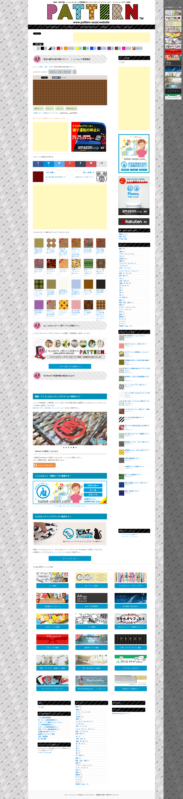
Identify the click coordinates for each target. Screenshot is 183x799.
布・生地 (122, 297)
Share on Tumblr (56, 78)
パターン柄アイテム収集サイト (70, 366)
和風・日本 (122, 237)
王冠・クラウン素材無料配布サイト (49, 729)
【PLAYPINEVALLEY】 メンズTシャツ (91, 689)
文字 (120, 312)
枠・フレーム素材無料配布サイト (48, 720)
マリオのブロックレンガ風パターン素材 (137, 409)
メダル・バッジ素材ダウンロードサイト (50, 722)
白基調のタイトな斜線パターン (134, 466)
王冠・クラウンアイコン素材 (130, 647)
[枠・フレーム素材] (173, 26)
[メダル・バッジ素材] (173, 37)
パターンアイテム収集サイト (130, 534)
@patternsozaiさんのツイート (121, 713)
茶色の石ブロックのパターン (51, 271)
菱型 (120, 261)
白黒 (53, 48)
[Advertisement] (111, 37)
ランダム (122, 266)
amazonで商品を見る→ (46, 465)
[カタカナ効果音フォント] (173, 48)
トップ (40, 27)
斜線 (120, 251)
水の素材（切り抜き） (131, 606)
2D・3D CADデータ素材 (91, 668)
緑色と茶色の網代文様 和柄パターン (38, 252)
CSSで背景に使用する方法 (88, 27)
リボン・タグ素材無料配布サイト (48, 727)
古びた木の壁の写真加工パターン (88, 251)
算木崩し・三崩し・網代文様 (60, 72)
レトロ (121, 321)
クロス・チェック (124, 254)
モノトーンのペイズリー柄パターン (136, 385)
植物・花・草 (123, 283)
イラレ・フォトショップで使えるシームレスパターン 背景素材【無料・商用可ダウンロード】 (91, 795)
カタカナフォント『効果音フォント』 (130, 627)
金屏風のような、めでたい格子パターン (137, 450)
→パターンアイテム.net (44, 752)
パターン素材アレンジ (70, 27)
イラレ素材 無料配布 (44, 718)
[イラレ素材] (173, 14)
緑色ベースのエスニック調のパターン (88, 272)
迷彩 (120, 300)
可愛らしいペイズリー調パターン (75, 271)
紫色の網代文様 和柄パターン (38, 312)
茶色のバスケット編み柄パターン (51, 251)
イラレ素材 (52, 585)
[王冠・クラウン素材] (173, 93)
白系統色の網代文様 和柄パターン (63, 292)
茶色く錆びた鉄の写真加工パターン (100, 252)
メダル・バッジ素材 (52, 627)
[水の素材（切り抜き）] (173, 71)
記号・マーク (123, 268)
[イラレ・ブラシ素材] (173, 31)
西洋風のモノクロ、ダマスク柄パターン (137, 442)
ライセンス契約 (115, 27)
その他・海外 (123, 239)
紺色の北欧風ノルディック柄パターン (136, 483)
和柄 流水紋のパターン (132, 491)
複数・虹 (139, 48)
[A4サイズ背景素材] (173, 65)
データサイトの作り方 (131, 668)
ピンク (128, 48)
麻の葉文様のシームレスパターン (135, 336)
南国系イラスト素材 (91, 647)
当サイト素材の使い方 (53, 27)
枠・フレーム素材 (91, 585)
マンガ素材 (92, 627)
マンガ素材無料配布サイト (46, 725)
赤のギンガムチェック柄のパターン (136, 344)
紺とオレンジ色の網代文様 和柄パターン (51, 293)
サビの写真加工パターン (38, 271)
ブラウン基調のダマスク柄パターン (100, 272)
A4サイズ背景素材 (91, 606)
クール (121, 324)
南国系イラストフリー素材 (46, 734)
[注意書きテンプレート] (173, 59)
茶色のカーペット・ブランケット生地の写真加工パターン (75, 254)
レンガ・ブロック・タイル (127, 271)
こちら (66, 457)
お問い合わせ (128, 27)
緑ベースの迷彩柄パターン (133, 475)
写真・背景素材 (43, 736)
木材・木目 (122, 281)
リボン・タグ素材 (52, 647)
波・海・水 (122, 285)
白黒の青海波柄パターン (132, 458)
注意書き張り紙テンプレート (47, 732)
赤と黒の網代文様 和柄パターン (56, 175)
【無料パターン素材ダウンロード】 (45, 113)
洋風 (120, 305)
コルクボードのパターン (63, 271)
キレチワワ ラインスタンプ (130, 536)
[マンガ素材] (173, 42)
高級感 (121, 317)
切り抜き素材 (42, 739)
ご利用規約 (103, 27)
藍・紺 (104, 48)
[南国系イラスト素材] (173, 87)
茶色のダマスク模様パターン (88, 312)
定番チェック (123, 234)
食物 (120, 314)
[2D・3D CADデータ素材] (173, 82)
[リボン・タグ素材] (173, 54)
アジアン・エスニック (126, 307)
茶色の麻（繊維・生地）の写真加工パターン (63, 253)
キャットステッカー (59, 552)
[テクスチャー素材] (173, 76)
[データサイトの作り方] (173, 99)
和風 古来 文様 (124, 302)
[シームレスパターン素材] (173, 20)
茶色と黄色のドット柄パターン (88, 292)
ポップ (121, 319)
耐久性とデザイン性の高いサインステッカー (49, 408)
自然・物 (121, 276)
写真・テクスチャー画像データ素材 (52, 668)
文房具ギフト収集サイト (130, 689)
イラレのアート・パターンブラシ (131, 585)
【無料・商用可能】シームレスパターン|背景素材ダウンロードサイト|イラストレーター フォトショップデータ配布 (91, 2)
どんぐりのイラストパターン (63, 312)
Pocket (63, 77)
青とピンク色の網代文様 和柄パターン (75, 293)
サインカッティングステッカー (52, 689)
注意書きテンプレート (52, 606)
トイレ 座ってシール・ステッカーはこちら (70, 506)
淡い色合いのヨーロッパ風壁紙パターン (137, 434)
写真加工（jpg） (124, 326)
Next (110, 428)
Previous (29, 428)
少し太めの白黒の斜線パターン (134, 417)
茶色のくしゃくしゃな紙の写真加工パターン (51, 313)
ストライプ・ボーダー (126, 263)
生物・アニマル (124, 273)
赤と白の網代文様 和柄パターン (75, 312)
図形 (120, 249)
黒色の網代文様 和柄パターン (100, 292)
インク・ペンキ (124, 309)
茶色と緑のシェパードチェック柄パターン (38, 293)
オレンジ (71, 48)
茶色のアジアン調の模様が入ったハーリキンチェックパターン (100, 315)
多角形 (121, 259)
